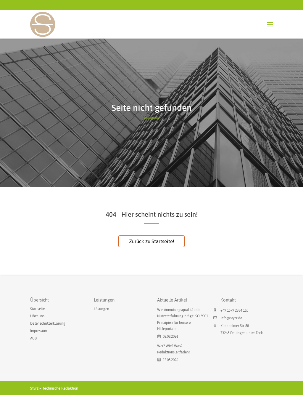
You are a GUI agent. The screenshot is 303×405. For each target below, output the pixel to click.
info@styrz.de (231, 318)
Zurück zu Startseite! (151, 241)
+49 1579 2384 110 (234, 310)
